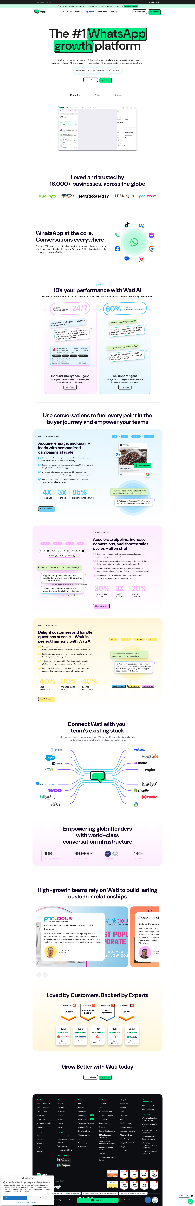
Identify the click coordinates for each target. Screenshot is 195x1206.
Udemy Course (85, 1119)
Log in (151, 2)
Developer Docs (84, 1131)
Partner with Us (63, 1136)
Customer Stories (84, 1127)
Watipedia (82, 1111)
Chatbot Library (84, 1135)
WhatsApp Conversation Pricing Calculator (149, 1145)
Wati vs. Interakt (148, 1105)
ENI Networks (62, 1111)
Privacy (39, 1152)
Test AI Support (46, 699)
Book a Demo (140, 12)
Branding (40, 1144)
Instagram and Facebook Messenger (107, 1142)
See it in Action (46, 509)
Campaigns (103, 1119)
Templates (82, 1139)
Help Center (40, 2)
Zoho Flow (123, 1151)
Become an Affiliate (64, 1150)
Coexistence (103, 1154)
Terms (39, 1148)
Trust (130, 1200)
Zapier (122, 1111)
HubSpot (123, 1107)
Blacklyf (60, 1123)
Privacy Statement (31, 1202)
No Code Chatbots (106, 1115)
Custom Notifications (107, 1131)
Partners (49, 2)
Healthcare (41, 1127)
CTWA (101, 1107)
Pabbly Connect (126, 1127)
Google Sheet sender (127, 1143)
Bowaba (60, 1115)
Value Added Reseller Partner (65, 1141)
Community (82, 1143)
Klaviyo (122, 1147)
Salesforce (124, 1103)
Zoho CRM (123, 1115)
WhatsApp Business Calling (106, 1159)
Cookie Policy (21, 1202)
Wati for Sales (42, 1111)
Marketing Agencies (44, 1123)
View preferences (40, 1198)
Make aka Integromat (127, 1131)
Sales (97, 95)
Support (119, 95)
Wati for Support (43, 1107)
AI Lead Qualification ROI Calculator (149, 1152)
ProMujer (60, 1119)
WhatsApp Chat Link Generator (149, 1125)
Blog (80, 1103)
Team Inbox (103, 1123)
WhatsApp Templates (86, 1123)
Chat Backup (124, 1139)
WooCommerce (125, 1123)
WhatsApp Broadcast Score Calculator (150, 1119)
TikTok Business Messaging (105, 1136)
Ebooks (81, 1107)
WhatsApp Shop (126, 1135)
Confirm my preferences (15, 1198)
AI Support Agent (105, 1111)
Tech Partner (62, 1146)
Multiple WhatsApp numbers (106, 1148)
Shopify (122, 1119)
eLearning (40, 1115)
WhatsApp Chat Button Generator (148, 1138)
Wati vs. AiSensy (148, 1109)
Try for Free (154, 12)
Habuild (60, 1103)
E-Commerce (42, 1119)
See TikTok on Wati (130, 6)
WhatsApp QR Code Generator (149, 1131)
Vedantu (60, 1107)
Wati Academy (85, 1115)
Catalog (102, 1127)
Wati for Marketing (43, 1103)
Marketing (75, 95)
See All (60, 1127)
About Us (40, 1136)
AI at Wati (102, 1103)
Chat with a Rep (101, 606)
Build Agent (70, 387)
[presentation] (39, 975)
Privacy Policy (123, 1200)
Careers (40, 1140)
